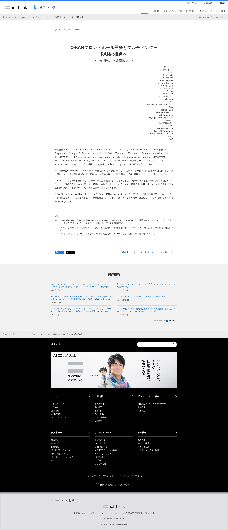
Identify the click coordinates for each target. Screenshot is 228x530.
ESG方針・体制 (101, 443)
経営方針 (55, 440)
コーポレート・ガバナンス (62, 457)
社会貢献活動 (100, 417)
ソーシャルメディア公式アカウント (98, 476)
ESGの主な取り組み (103, 453)
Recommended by (159, 321)
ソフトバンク (114, 506)
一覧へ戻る (125, 252)
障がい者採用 (143, 446)
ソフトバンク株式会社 (53, 17)
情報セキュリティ (82, 513)
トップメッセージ (102, 440)
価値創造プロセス (102, 446)
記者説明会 (56, 414)
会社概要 (98, 407)
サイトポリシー (114, 513)
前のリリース (147, 252)
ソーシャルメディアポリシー (132, 476)
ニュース (25, 17)
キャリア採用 (143, 443)
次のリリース (165, 252)
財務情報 (55, 446)
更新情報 (55, 410)
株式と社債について (59, 453)
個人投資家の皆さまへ (60, 450)
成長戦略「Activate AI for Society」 (153, 403)
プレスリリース (36, 17)
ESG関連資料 (100, 457)
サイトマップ (147, 513)
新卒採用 (141, 440)
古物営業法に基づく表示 (131, 513)
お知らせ (55, 407)
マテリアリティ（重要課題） (107, 450)
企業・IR (16, 17)
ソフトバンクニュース (60, 417)
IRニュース (56, 460)
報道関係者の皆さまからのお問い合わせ (116, 485)
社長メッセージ (101, 403)
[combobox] (153, 344)
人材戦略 (141, 410)
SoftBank (16, 7)
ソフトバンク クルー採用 (148, 450)
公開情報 (98, 420)
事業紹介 (98, 410)
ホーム (8, 17)
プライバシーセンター (99, 513)
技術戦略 (141, 407)
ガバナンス (99, 414)
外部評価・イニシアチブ (105, 460)
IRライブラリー (57, 443)
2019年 (66, 17)
